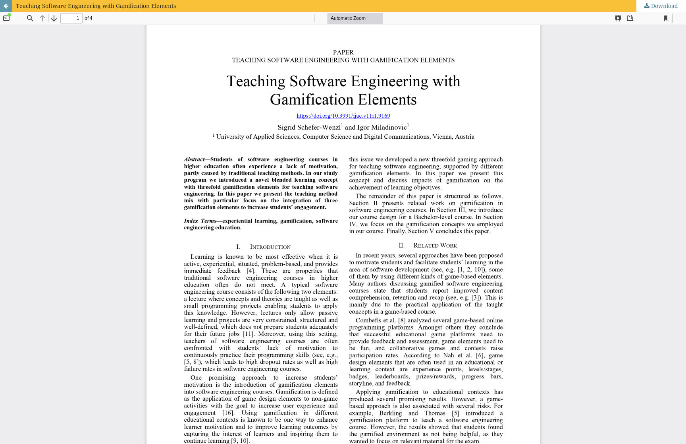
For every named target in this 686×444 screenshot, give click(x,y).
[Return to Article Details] (6, 6)
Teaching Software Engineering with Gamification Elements (96, 6)
